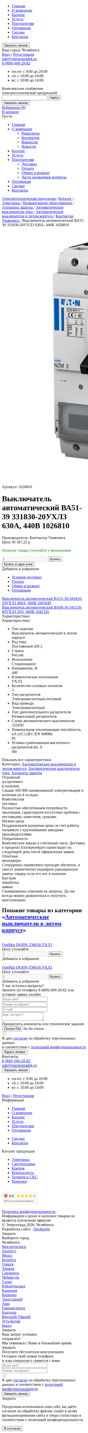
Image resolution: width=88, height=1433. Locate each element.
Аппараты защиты (18, 207)
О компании (22, 10)
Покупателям (23, 23)
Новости (29, 146)
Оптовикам (21, 28)
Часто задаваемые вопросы (44, 177)
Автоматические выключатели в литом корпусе (33, 214)
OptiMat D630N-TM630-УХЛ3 (27, 945)
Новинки (19, 1181)
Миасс (7, 1255)
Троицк (8, 1268)
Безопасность (23, 1173)
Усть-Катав (11, 1321)
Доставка (29, 164)
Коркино (9, 1295)
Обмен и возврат (36, 173)
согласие (20, 1038)
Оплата (28, 168)
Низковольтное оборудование (48, 203)
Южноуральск (13, 1286)
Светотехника (23, 1164)
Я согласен (12, 1428)
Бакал (6, 1325)
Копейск (9, 1260)
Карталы (9, 1312)
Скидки (18, 32)
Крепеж (18, 1168)
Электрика (11, 203)
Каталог (18, 15)
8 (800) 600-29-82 (16, 63)
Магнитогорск (14, 1247)
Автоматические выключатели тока (33, 209)
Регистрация (23, 54)
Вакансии (30, 142)
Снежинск (10, 1273)
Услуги (17, 19)
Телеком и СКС (25, 1177)
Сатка (7, 1282)
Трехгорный (12, 1299)
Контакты (20, 37)
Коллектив (30, 138)
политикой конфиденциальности (58, 1047)
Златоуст (9, 1251)
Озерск (8, 1264)
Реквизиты (31, 133)
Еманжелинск (13, 1308)
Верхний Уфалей (16, 1317)
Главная (18, 6)
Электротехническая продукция (29, 198)
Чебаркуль (10, 1277)
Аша (6, 1304)
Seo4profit (41, 1229)
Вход (6, 54)
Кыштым (9, 1290)
